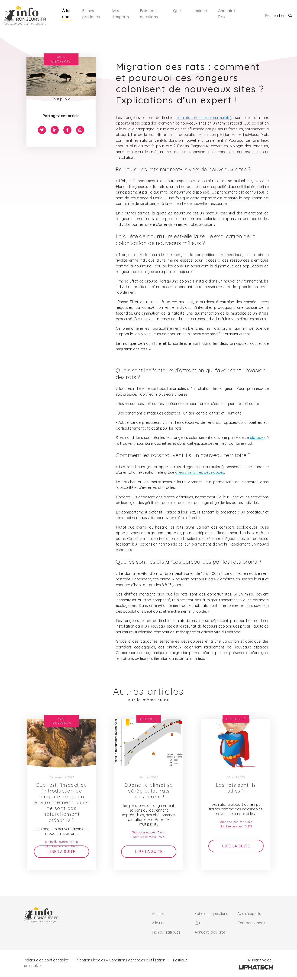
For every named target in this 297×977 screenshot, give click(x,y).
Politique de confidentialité (46, 960)
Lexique (199, 10)
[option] (61, 794)
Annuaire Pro (226, 13)
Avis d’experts (120, 13)
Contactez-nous (251, 923)
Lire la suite (61, 851)
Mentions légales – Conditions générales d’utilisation (121, 960)
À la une (66, 13)
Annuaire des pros (210, 932)
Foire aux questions (149, 13)
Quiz (177, 10)
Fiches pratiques (91, 13)
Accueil (158, 913)
